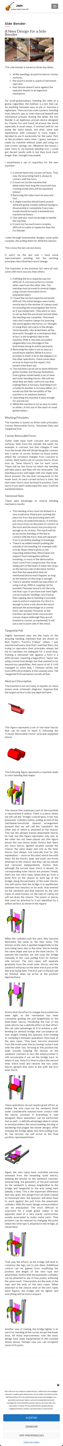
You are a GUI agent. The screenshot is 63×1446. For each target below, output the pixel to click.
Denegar (32, 1426)
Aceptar (31, 1417)
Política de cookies (32, 1442)
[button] (58, 1385)
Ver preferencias (31, 1435)
